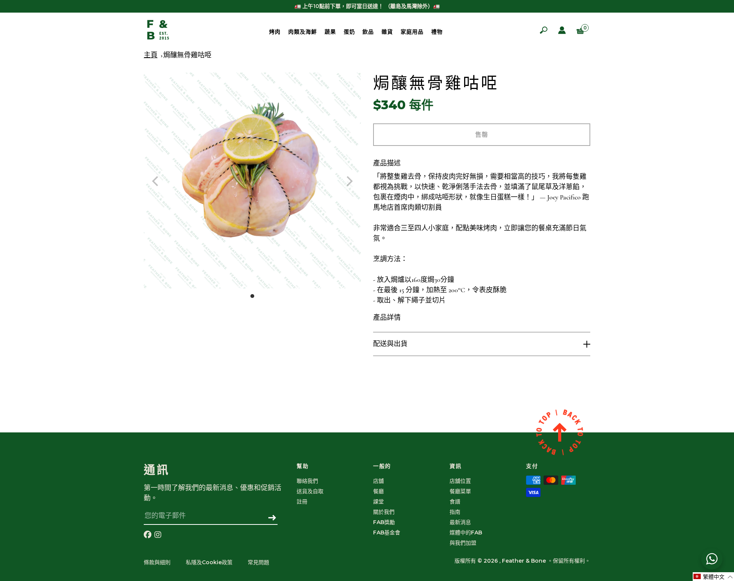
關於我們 (384, 511)
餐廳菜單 (460, 491)
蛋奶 (349, 31)
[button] (713, 576)
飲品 (368, 31)
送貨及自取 (310, 491)
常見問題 (258, 562)
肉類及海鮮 (302, 31)
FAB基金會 (386, 532)
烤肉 (275, 31)
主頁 (151, 55)
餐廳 (378, 491)
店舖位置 (460, 480)
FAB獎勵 (384, 522)
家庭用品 (412, 31)
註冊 (302, 501)
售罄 (481, 134)
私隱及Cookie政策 (209, 562)
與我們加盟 (463, 542)
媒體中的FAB (466, 532)
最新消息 (460, 522)
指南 (455, 511)
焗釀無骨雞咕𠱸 (187, 55)
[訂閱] (272, 518)
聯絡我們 (307, 480)
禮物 (437, 31)
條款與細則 (157, 562)
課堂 (378, 501)
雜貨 (387, 31)
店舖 (378, 480)
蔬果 (330, 31)
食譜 (455, 501)
